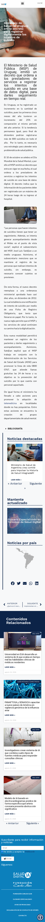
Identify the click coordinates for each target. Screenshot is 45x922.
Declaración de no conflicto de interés (22, 910)
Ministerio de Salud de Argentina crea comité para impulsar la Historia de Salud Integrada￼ (24, 469)
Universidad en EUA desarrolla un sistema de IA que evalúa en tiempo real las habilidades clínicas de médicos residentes (22, 658)
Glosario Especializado (22, 899)
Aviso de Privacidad (22, 905)
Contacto (22, 915)
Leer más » (16, 480)
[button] (22, 3)
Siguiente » (32, 823)
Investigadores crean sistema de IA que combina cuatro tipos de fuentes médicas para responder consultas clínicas (22, 754)
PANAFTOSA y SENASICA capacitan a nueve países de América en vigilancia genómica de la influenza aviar (22, 706)
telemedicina (10, 403)
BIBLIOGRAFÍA (15, 428)
